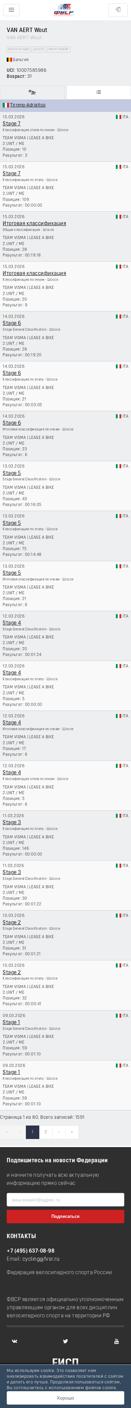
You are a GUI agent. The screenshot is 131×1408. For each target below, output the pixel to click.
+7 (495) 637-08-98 (30, 1251)
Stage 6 (12, 323)
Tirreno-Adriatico (28, 105)
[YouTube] (116, 1341)
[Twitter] (65, 1341)
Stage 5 (12, 473)
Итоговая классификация (34, 224)
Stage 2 (12, 923)
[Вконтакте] (14, 1341)
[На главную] (64, 10)
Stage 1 (11, 1022)
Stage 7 (12, 124)
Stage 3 (12, 823)
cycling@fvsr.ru (41, 1259)
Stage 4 (12, 623)
